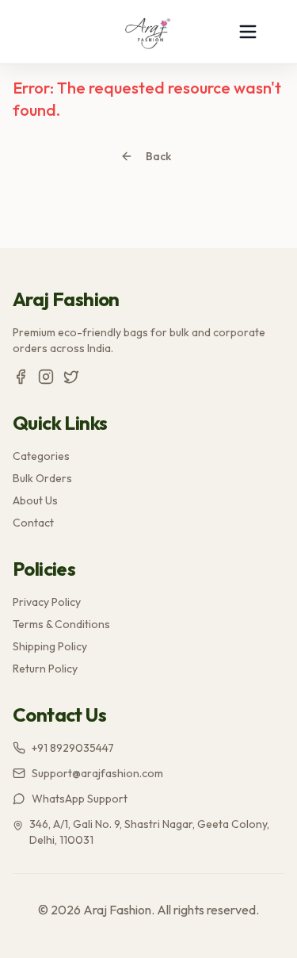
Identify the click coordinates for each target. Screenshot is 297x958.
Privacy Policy (47, 602)
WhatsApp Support (80, 798)
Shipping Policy (50, 646)
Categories (41, 456)
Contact (33, 522)
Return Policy (45, 668)
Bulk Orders (42, 478)
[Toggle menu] (247, 31)
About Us (35, 500)
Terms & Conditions (61, 624)
